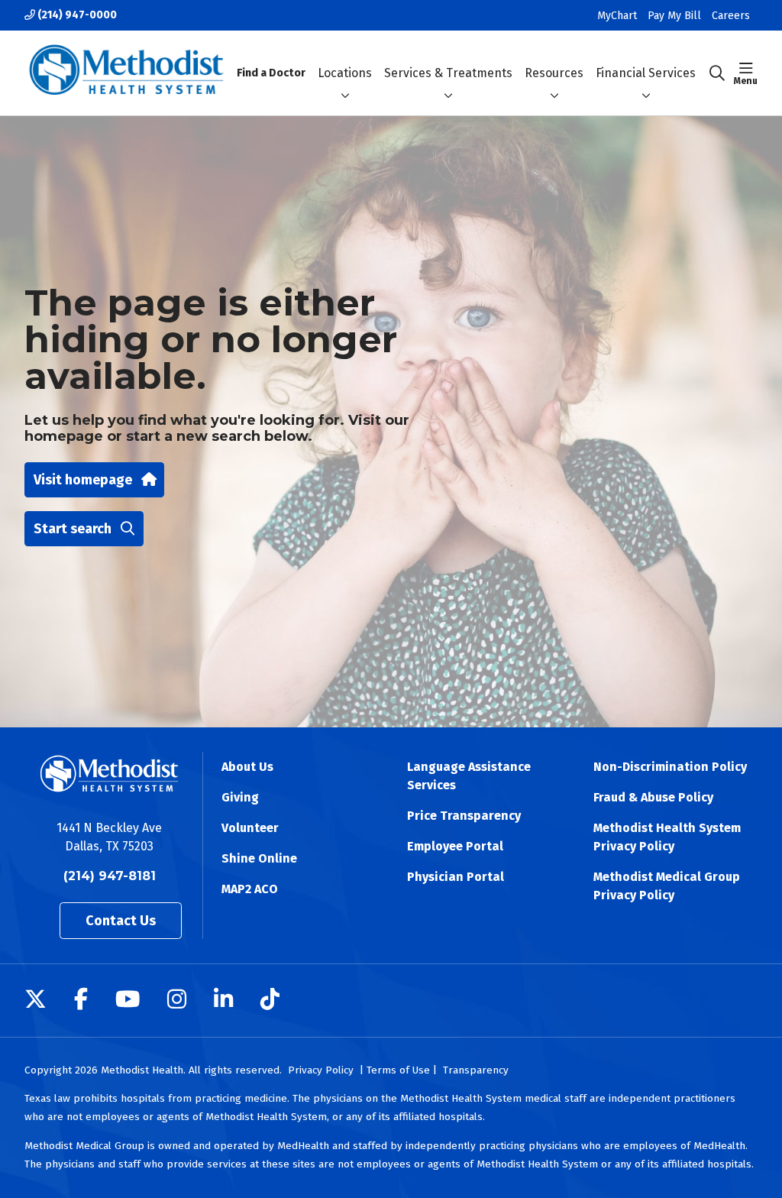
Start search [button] (72, 528)
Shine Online (259, 858)
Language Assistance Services (469, 775)
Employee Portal (455, 846)
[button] (746, 73)
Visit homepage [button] (83, 479)
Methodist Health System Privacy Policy (667, 837)
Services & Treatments (448, 73)
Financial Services (646, 73)
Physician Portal (455, 876)
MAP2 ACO (249, 889)
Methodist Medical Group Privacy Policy (666, 885)
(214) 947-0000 (76, 14)
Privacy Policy (321, 1070)
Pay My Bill (674, 15)
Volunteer (250, 828)
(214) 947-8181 (109, 876)
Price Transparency (464, 815)
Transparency (476, 1070)
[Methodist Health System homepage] (126, 73)
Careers (731, 15)
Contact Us (121, 920)
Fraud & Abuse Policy (653, 797)
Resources (554, 73)
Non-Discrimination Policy (670, 766)
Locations (345, 73)
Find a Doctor (271, 72)
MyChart (617, 15)
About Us (247, 766)
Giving (240, 797)
